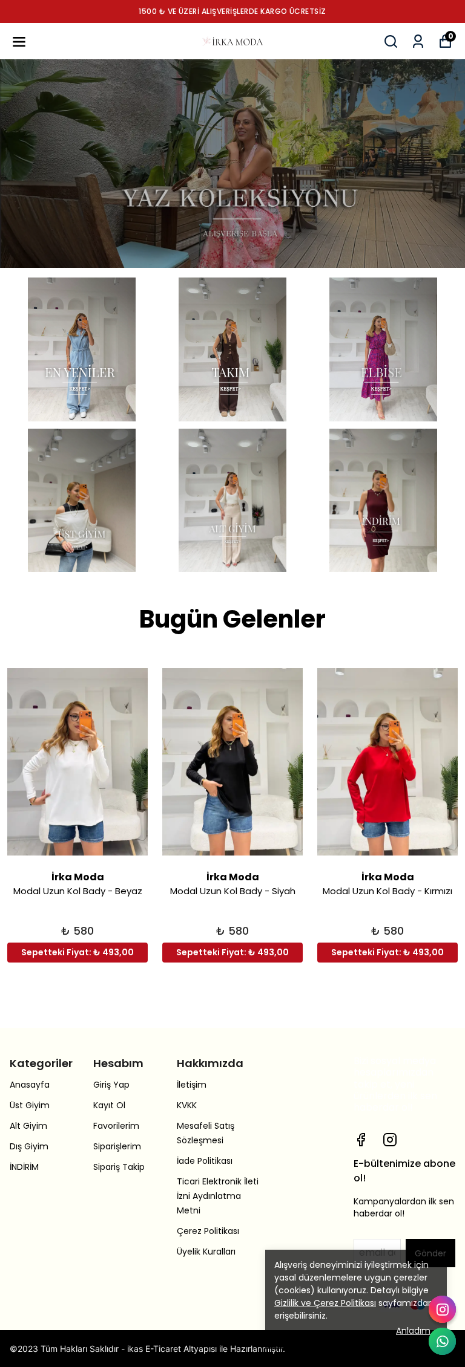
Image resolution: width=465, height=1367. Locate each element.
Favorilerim (116, 1126)
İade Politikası (204, 1161)
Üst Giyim (30, 1105)
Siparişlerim (117, 1146)
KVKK (187, 1105)
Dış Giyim (29, 1146)
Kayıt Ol (109, 1105)
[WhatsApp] (442, 1341)
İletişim (191, 1085)
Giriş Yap (111, 1085)
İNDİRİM (24, 1167)
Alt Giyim (28, 1126)
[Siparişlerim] (418, 41)
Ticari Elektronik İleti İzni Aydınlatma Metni (218, 1195)
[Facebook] (361, 1139)
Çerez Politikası (208, 1231)
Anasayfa (30, 1085)
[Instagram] (390, 1139)
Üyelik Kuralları (206, 1251)
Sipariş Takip (119, 1167)
